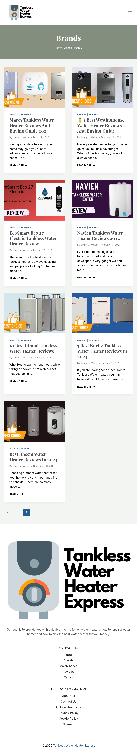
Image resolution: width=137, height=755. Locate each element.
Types (68, 677)
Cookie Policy (68, 718)
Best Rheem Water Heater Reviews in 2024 (33, 456)
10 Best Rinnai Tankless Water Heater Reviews (33, 348)
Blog (68, 654)
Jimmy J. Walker (21, 137)
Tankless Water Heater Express (74, 745)
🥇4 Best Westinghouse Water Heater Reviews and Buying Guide (100, 125)
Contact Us (68, 701)
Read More (18, 165)
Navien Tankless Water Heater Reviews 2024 (100, 235)
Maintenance (69, 666)
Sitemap (68, 724)
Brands (14, 114)
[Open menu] (132, 13)
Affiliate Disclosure (68, 707)
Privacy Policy (68, 713)
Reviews (26, 114)
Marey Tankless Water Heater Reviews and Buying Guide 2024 (31, 125)
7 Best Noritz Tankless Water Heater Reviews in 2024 (102, 351)
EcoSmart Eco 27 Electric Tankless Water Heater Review (33, 238)
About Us (68, 696)
